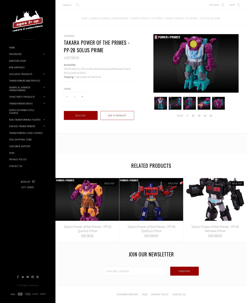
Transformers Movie (21, 103)
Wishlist (26, 181)
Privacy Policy (18, 159)
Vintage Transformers (22, 126)
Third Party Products (22, 96)
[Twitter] (23, 277)
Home (12, 47)
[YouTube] (28, 277)
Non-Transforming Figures (25, 119)
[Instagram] (32, 277)
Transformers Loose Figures (26, 132)
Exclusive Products (20, 74)
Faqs (11, 152)
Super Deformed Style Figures (21, 111)
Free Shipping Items (20, 139)
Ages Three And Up (30, 285)
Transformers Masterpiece (24, 80)
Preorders (15, 54)
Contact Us (15, 166)
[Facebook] (18, 277)
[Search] (77, 5)
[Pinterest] (37, 277)
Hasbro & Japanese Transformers (20, 89)
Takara (69, 35)
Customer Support (20, 146)
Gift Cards (28, 187)
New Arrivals (17, 67)
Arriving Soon (17, 60)
